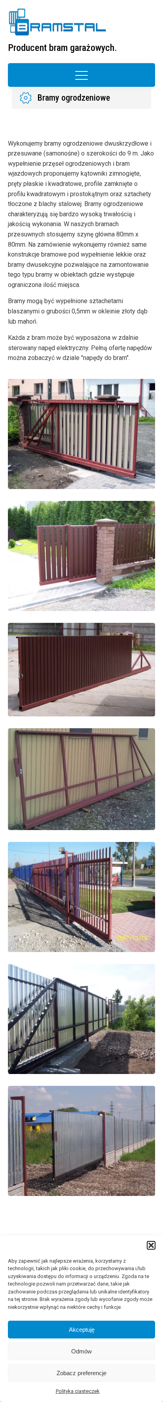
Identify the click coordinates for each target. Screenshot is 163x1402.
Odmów (81, 1351)
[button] (151, 1245)
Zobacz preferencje (81, 1373)
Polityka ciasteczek (78, 1391)
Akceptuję (82, 1329)
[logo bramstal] (57, 22)
